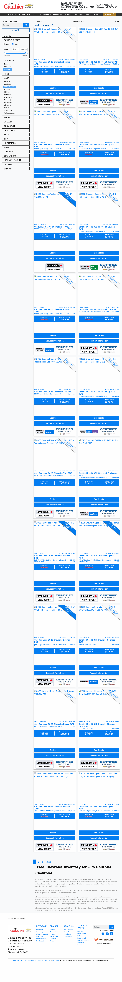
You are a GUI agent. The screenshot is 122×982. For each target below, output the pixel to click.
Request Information (55, 93)
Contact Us (18, 960)
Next (48, 862)
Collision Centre (83, 940)
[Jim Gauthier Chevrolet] (18, 6)
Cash (16, 44)
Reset (15, 30)
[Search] (26, 25)
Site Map (56, 960)
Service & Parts (82, 927)
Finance (7, 44)
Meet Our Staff (69, 929)
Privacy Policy (69, 936)
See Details (54, 88)
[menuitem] (16, 64)
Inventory (41, 926)
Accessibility (30, 960)
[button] (13, 14)
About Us (69, 926)
